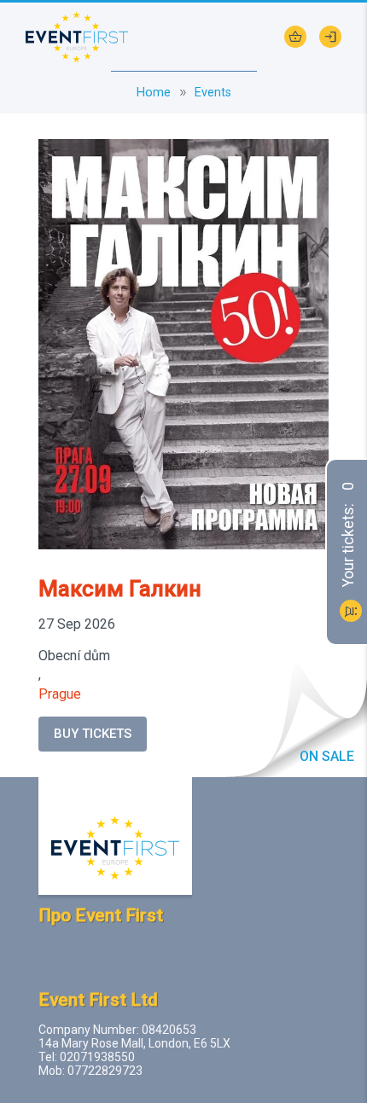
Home (154, 92)
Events (213, 92)
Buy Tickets (92, 733)
